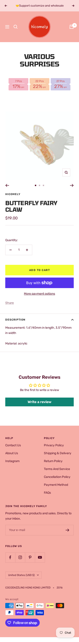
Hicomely (12, 194)
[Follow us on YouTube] (40, 557)
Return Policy (53, 461)
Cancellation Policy (57, 477)
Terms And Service (57, 469)
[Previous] (7, 185)
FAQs (47, 493)
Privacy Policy (54, 445)
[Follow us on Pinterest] (30, 557)
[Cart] (71, 27)
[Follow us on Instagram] (20, 557)
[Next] (72, 185)
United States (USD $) (21, 575)
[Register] (67, 530)
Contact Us (13, 445)
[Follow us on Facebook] (10, 557)
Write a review (39, 402)
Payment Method (56, 485)
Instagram (12, 461)
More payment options (39, 294)
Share (9, 303)
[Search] (16, 27)
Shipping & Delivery (57, 453)
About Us (11, 453)
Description (15, 319)
